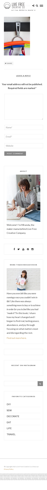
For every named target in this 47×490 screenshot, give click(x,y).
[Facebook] (14, 249)
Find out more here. (17, 338)
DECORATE (13, 416)
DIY (9, 404)
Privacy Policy (8, 469)
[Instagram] (32, 249)
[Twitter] (18, 249)
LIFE (9, 428)
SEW (9, 410)
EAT (9, 422)
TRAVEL (11, 434)
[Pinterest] (28, 249)
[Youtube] (23, 249)
